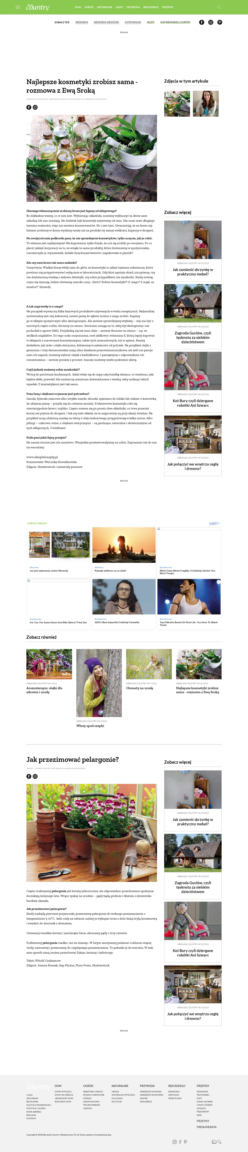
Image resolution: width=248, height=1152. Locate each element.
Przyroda (133, 7)
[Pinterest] (219, 22)
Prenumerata (207, 1127)
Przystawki (203, 1095)
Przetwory (203, 1111)
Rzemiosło (174, 1091)
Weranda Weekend (106, 22)
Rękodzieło (151, 7)
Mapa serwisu (33, 1112)
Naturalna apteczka (123, 1095)
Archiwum (32, 1098)
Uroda (115, 1091)
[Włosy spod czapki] (99, 683)
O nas (29, 1095)
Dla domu (117, 1098)
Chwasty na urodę (139, 688)
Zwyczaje (173, 1095)
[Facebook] (201, 22)
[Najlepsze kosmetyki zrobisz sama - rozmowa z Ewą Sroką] (199, 664)
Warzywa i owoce (93, 1091)
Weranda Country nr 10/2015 (193, 263)
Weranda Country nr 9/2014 (41, 683)
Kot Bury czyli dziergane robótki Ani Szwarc (193, 402)
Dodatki (201, 1108)
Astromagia (133, 22)
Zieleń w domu (91, 1101)
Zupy (199, 1098)
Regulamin (32, 1101)
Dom (78, 7)
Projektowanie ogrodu (91, 1107)
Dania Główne (205, 1101)
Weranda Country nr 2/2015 (91, 721)
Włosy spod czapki (90, 726)
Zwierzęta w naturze (151, 1095)
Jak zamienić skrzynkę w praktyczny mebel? (193, 271)
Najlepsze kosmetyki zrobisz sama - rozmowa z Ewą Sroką (197, 690)
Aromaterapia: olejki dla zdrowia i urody (44, 690)
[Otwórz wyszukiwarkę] (219, 7)
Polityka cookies (35, 1108)
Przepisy (167, 7)
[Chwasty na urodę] (149, 664)
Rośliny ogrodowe (93, 1095)
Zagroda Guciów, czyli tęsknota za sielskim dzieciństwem (193, 337)
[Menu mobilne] (18, 7)
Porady (87, 1098)
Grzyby (144, 1098)
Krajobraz (146, 1101)
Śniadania (202, 1091)
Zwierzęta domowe (150, 1091)
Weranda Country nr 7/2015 (141, 683)
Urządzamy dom (64, 1098)
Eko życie (117, 1101)
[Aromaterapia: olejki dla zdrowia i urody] (49, 664)
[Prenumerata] (213, 1141)
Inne (199, 1115)
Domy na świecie (64, 1095)
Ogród (89, 7)
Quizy (119, 7)
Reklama (31, 1115)
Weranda (81, 22)
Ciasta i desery (205, 1105)
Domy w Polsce (63, 1091)
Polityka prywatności (38, 1105)
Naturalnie (104, 7)
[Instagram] (210, 22)
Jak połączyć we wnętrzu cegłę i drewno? (193, 466)
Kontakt (31, 1118)
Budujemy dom (63, 1101)
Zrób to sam (175, 1098)
